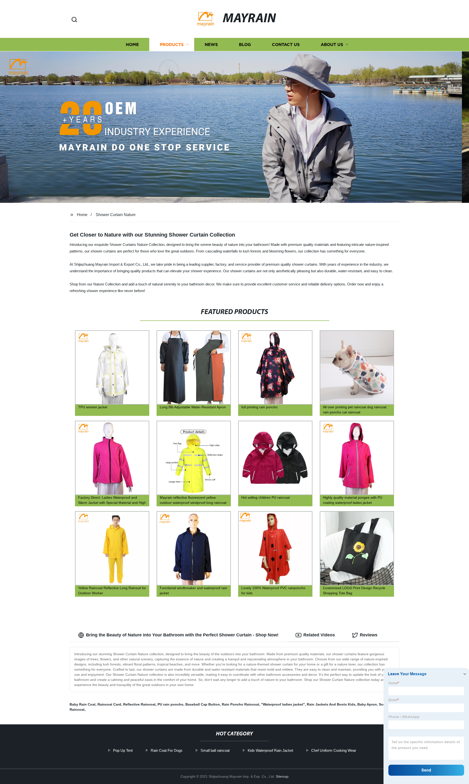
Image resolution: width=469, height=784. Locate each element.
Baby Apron (367, 704)
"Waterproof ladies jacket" (283, 704)
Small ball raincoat (215, 750)
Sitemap (282, 776)
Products (172, 44)
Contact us (286, 44)
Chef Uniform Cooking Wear (333, 750)
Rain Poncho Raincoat (240, 704)
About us (332, 44)
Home (132, 44)
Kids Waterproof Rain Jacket (270, 750)
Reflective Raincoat (139, 704)
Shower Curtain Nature (116, 215)
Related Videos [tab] (319, 634)
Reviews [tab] (368, 634)
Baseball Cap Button (202, 704)
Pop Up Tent (123, 750)
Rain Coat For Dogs (166, 750)
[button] (74, 20)
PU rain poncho (170, 704)
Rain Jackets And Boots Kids (331, 704)
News (211, 44)
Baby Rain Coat (83, 704)
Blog (245, 44)
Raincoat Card (109, 704)
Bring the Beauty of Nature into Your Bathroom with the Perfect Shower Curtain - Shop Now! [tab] (182, 634)
